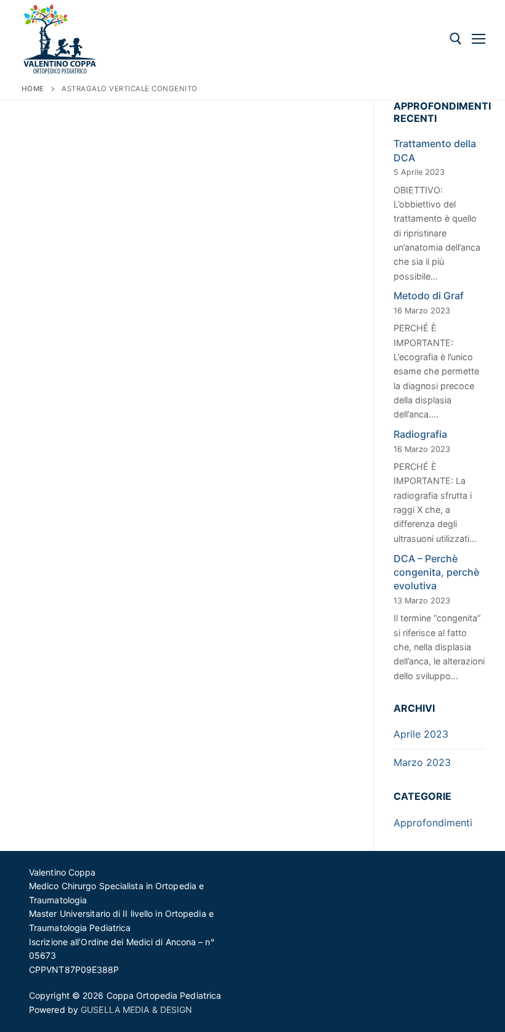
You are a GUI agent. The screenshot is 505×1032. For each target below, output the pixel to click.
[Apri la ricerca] (456, 39)
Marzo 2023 (422, 762)
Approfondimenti (433, 822)
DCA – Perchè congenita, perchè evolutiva (436, 572)
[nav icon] (478, 39)
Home (33, 88)
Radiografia (420, 434)
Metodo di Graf (429, 295)
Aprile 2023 (421, 734)
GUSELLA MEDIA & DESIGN (136, 1009)
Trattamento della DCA (435, 150)
